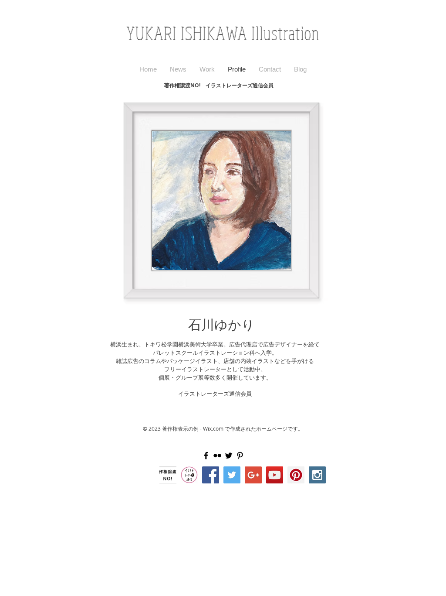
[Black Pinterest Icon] (240, 455)
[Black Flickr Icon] (217, 455)
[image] (189, 474)
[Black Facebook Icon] (206, 455)
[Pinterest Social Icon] (295, 474)
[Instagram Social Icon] (317, 474)
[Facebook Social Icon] (210, 474)
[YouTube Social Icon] (274, 474)
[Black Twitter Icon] (228, 455)
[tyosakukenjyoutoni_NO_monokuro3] (167, 474)
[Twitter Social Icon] (231, 474)
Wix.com (213, 428)
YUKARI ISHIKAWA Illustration (223, 33)
